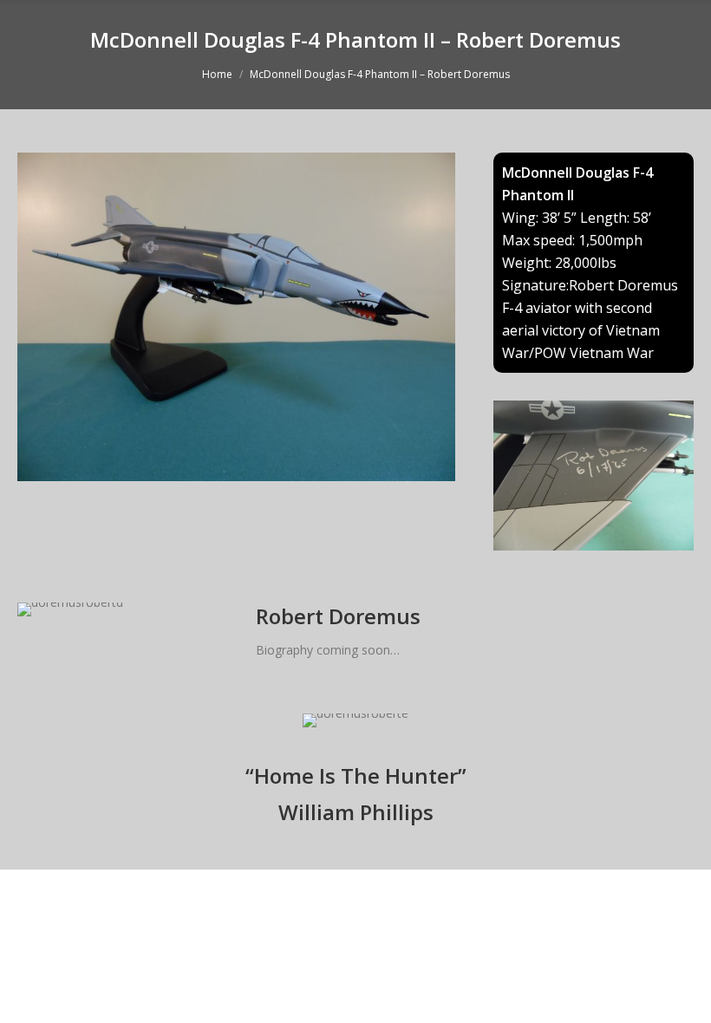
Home (217, 74)
